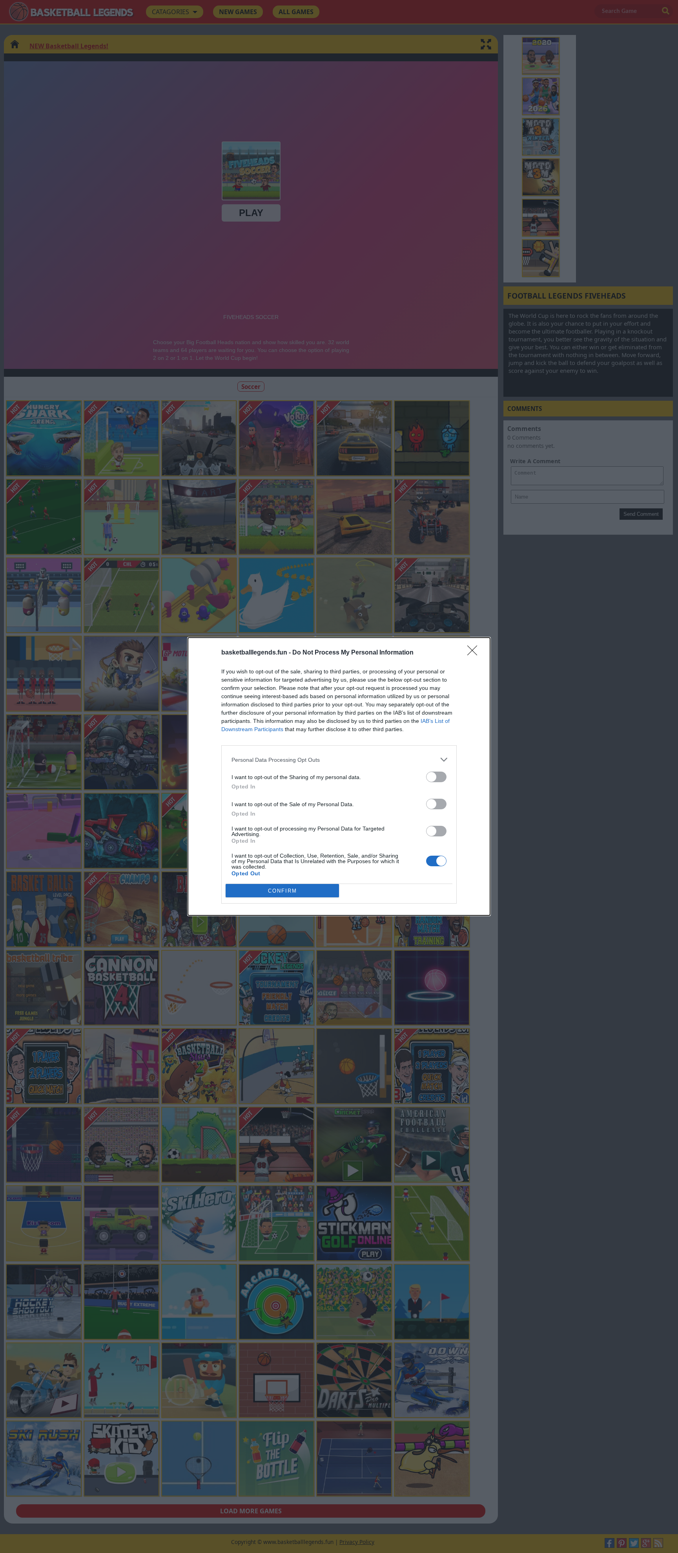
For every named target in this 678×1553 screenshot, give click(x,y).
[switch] (436, 777)
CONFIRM (282, 891)
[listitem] (339, 759)
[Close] (474, 652)
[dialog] (339, 776)
